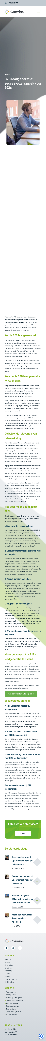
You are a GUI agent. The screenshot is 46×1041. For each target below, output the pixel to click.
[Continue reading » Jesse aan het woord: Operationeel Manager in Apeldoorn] (37, 862)
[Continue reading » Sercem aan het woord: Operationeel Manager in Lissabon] (37, 881)
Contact (22, 834)
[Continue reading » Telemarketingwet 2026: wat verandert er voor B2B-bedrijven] (37, 900)
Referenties (9, 965)
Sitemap (7, 976)
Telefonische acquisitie (14, 1000)
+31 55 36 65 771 (13, 3)
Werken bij (8, 971)
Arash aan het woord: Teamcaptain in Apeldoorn (22, 918)
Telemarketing (11, 992)
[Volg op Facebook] (6, 948)
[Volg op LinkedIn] (20, 948)
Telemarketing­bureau (13, 1012)
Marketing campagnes (14, 998)
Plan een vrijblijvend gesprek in (14, 685)
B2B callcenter (11, 1015)
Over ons (8, 959)
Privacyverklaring (11, 979)
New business (11, 1009)
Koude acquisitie (12, 1003)
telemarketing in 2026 (12, 448)
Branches (8, 962)
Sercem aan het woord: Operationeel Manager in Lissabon (22, 880)
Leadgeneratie (11, 995)
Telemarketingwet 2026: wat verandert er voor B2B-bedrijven (22, 899)
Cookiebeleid (9, 982)
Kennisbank (9, 968)
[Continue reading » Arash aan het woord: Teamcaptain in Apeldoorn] (37, 920)
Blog (7, 74)
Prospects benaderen (13, 1006)
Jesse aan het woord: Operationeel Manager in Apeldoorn (22, 860)
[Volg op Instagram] (13, 948)
